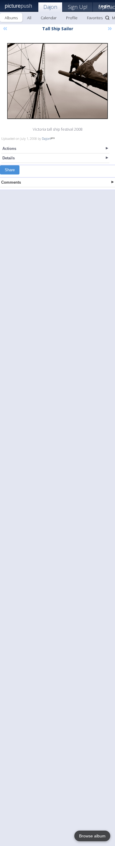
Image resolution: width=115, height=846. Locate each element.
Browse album (92, 836)
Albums (11, 17)
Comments (11, 182)
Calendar (49, 17)
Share (10, 170)
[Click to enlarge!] (57, 81)
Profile (72, 17)
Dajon (50, 6)
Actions (9, 148)
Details (8, 158)
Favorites (95, 17)
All (29, 17)
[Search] (107, 18)
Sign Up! (77, 6)
